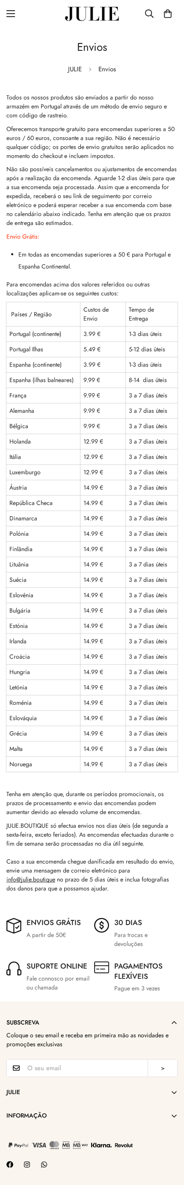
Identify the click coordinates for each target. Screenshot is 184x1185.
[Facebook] (9, 1164)
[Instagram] (27, 1164)
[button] (168, 13)
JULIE (75, 69)
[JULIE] (92, 13)
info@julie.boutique (30, 879)
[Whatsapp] (44, 1164)
